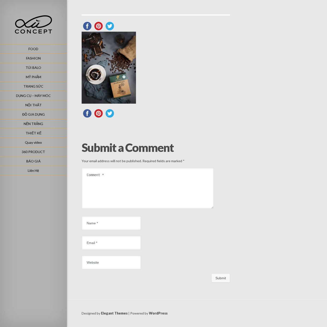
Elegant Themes (114, 313)
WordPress (158, 313)
